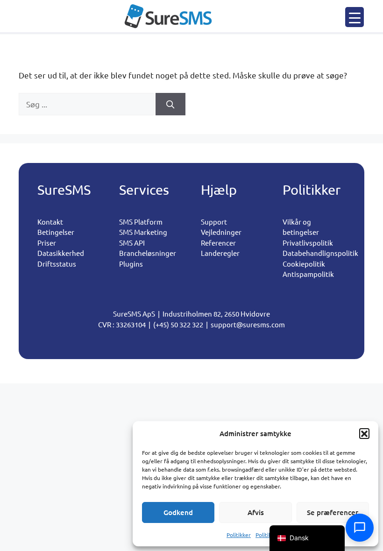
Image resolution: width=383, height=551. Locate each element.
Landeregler (220, 252)
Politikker (239, 534)
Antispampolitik (308, 273)
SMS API (132, 242)
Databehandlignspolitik (320, 252)
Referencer (218, 242)
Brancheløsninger (147, 252)
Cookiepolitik (304, 263)
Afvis (256, 512)
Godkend (178, 512)
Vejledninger (221, 231)
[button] (364, 433)
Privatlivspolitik (308, 242)
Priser (46, 242)
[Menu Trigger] (354, 17)
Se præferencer (332, 512)
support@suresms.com (248, 324)
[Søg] (170, 104)
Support (214, 221)
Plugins (131, 263)
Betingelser (55, 231)
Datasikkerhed (60, 252)
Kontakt (50, 221)
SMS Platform (141, 221)
